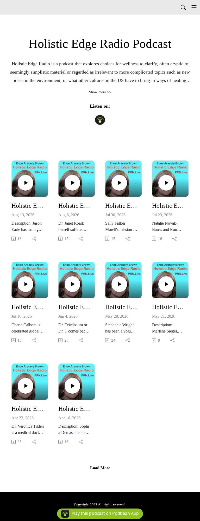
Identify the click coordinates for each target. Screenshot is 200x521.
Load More (100, 468)
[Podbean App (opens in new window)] (100, 120)
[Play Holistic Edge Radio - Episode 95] (72, 284)
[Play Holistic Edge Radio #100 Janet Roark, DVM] (72, 183)
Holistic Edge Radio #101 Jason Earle (27, 205)
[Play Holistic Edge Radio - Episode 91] (72, 386)
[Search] (183, 7)
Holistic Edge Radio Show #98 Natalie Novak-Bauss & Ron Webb (168, 205)
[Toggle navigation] (194, 7)
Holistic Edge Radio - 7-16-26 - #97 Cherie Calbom (27, 307)
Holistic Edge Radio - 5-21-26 (168, 307)
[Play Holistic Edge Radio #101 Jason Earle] (25, 183)
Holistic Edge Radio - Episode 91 (74, 408)
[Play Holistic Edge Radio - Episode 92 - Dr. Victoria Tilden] (25, 386)
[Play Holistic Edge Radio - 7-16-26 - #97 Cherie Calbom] (25, 284)
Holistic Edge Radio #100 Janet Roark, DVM (74, 205)
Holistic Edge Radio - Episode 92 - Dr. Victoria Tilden (27, 408)
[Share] (34, 238)
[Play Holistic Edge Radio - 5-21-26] (166, 284)
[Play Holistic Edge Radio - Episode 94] (119, 284)
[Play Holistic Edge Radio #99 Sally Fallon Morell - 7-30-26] (119, 183)
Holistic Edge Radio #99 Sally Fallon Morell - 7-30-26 (121, 205)
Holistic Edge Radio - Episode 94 (121, 307)
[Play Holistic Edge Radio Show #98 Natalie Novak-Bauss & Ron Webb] (166, 183)
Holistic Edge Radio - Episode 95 (74, 307)
